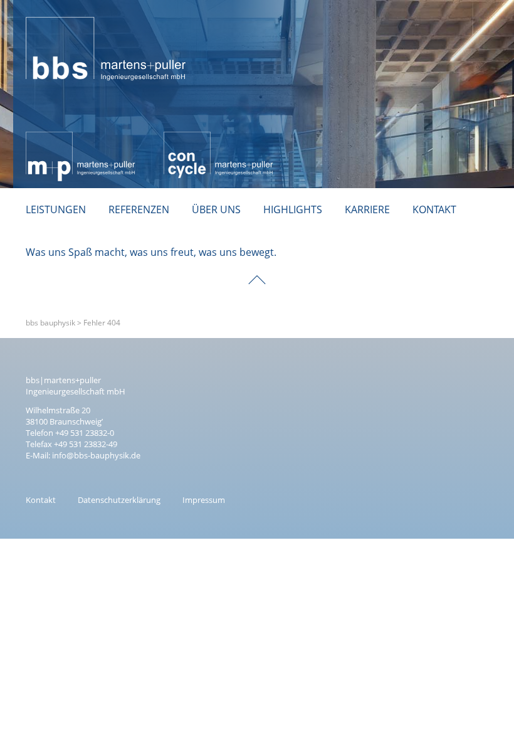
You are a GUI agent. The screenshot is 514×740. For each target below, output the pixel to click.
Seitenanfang (257, 271)
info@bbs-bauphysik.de (96, 455)
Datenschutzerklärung (119, 499)
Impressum (203, 499)
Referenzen (138, 209)
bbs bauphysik (60, 10)
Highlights (292, 209)
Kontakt (434, 209)
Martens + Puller (64, 138)
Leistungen (56, 209)
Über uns (216, 209)
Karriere (367, 209)
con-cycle (185, 138)
